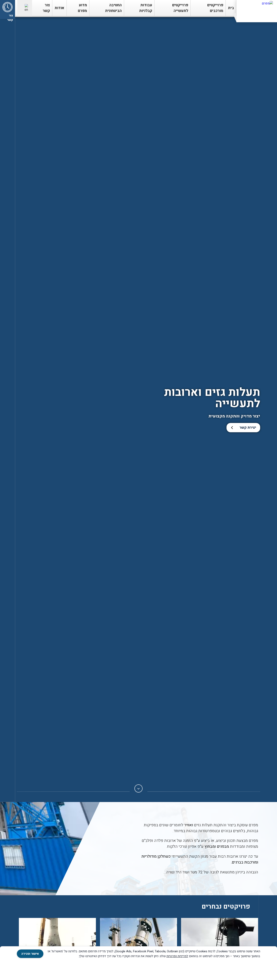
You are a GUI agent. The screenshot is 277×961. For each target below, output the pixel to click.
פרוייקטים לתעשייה (180, 8)
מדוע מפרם (82, 8)
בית (231, 8)
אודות (59, 8)
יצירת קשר (247, 427)
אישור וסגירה (30, 953)
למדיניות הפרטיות (177, 956)
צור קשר (46, 8)
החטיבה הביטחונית (113, 8)
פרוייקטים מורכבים (215, 8)
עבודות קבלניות (145, 8)
